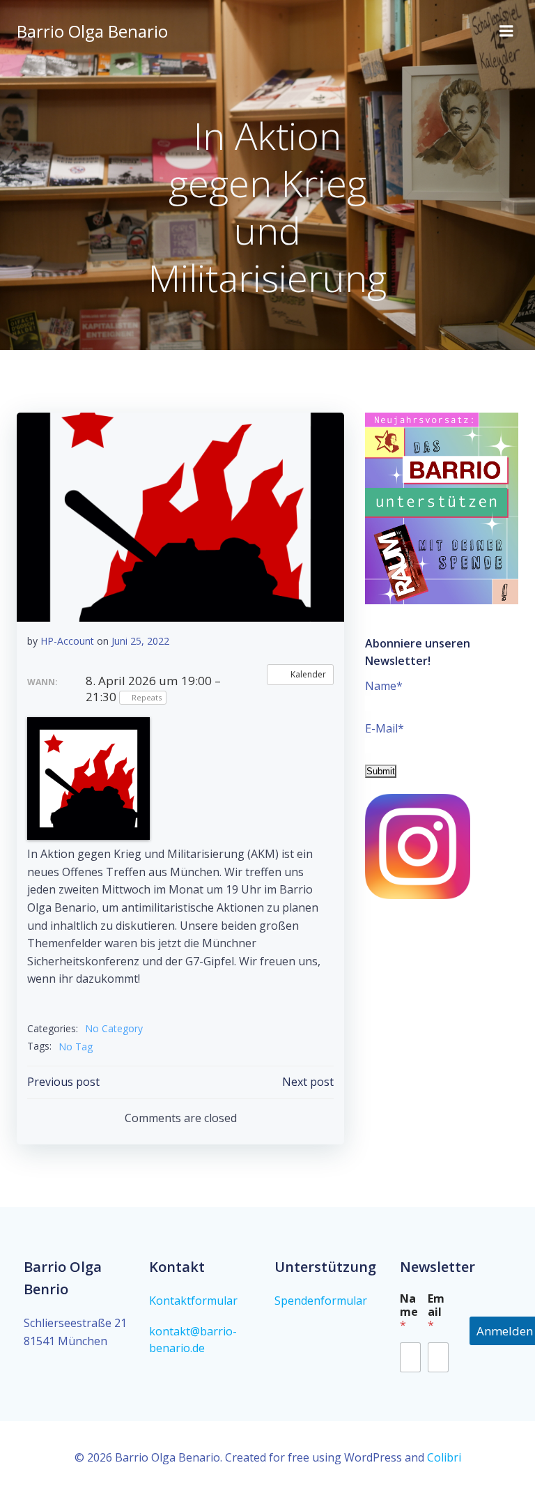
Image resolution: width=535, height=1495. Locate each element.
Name (409, 1312)
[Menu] (506, 31)
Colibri (444, 1457)
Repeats (147, 697)
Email (436, 1312)
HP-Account (67, 640)
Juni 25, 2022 (140, 640)
